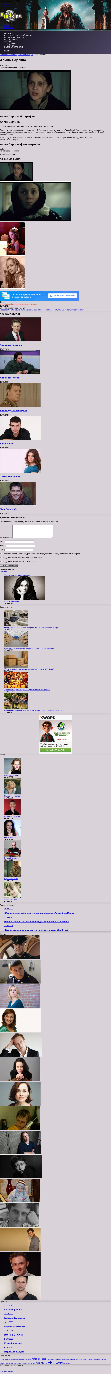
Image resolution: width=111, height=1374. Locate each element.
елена (76, 1359)
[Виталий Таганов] (20, 1275)
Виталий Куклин (10, 858)
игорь (80, 1359)
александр (4, 1359)
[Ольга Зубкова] (20, 1032)
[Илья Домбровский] (20, 983)
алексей (12, 1359)
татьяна (29, 1363)
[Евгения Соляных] (20, 1007)
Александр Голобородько (13, 411)
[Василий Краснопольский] (20, 1129)
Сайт (2, 550)
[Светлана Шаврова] (20, 472)
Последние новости (14, 37)
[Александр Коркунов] (20, 341)
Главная (3, 55)
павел (19, 1363)
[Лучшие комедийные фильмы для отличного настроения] (16, 688)
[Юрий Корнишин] (20, 959)
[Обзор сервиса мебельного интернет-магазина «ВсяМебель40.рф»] (16, 626)
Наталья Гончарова (12, 796)
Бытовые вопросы (13, 47)
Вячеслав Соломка (12, 817)
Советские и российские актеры (20, 35)
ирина (85, 1359)
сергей (24, 1363)
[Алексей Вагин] (20, 1154)
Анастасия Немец (11, 601)
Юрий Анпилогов (11, 879)
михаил (104, 1359)
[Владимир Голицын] (19, 1226)
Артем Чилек (6, 443)
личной (89, 1359)
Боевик (12, 45)
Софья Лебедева (11, 775)
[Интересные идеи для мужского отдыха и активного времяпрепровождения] (16, 708)
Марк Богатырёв (8, 509)
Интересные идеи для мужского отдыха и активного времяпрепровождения (34, 710)
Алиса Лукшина (10, 899)
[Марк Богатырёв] (18, 505)
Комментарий (6, 538)
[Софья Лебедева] (12, 773)
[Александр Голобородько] (20, 406)
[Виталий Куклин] (12, 856)
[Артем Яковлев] (21, 1056)
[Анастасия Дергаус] (20, 1081)
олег (12, 1363)
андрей (25, 1359)
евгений (64, 1359)
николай (8, 1363)
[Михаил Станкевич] (20, 1300)
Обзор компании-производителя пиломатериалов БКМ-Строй (29, 669)
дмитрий (58, 1359)
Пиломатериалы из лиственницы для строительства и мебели (29, 648)
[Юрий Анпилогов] (12, 877)
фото (36, 304)
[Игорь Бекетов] (20, 1251)
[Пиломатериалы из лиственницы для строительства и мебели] (16, 646)
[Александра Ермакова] (20, 1202)
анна (29, 1359)
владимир (51, 1359)
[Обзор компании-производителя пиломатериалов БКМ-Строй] (16, 667)
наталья (2, 1363)
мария (99, 1359)
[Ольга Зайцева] (12, 835)
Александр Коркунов (11, 345)
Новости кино (11, 39)
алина (2, 304)
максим (95, 1359)
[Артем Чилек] (20, 439)
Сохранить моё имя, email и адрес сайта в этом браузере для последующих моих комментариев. (42, 554)
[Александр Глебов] (20, 374)
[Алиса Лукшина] (12, 897)
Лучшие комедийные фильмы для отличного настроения (27, 690)
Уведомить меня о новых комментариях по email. (22, 558)
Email (3, 546)
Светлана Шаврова (10, 476)
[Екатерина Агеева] (21, 1177)
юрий (68, 1363)
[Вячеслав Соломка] (12, 815)
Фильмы (8, 41)
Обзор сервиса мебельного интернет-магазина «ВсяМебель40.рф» (31, 627)
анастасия (18, 1359)
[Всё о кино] (11, 22)
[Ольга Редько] (20, 1105)
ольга (15, 1363)
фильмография (27, 304)
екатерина (70, 1359)
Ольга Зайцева (10, 837)
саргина (18, 304)
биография (9, 304)
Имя (2, 541)
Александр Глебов (9, 378)
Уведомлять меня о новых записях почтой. (20, 562)
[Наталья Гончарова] (12, 794)
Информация (14, 43)
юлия (65, 1363)
